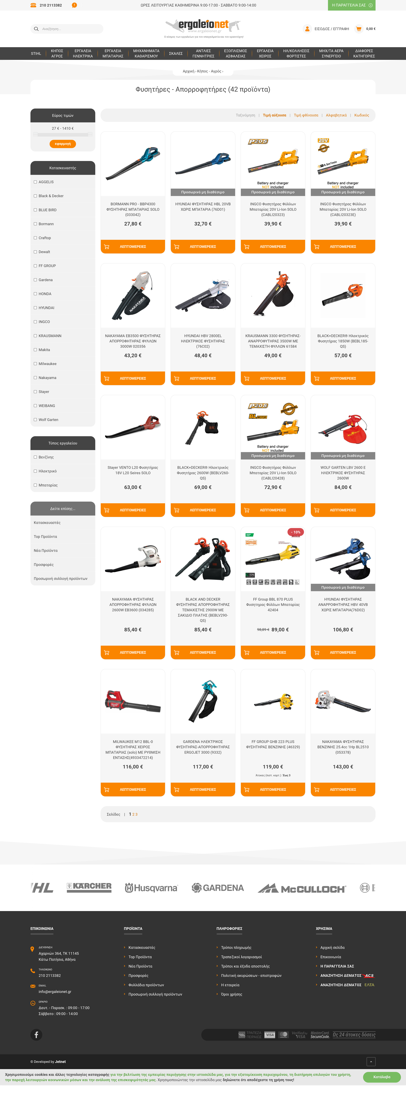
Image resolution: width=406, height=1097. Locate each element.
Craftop (45, 238)
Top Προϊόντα (45, 536)
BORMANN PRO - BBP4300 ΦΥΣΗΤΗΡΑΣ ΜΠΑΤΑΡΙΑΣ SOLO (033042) (132, 209)
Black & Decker (51, 196)
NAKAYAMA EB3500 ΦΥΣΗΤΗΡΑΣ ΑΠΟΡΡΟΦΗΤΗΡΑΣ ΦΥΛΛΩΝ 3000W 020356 (133, 341)
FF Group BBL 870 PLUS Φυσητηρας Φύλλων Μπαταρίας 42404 (273, 604)
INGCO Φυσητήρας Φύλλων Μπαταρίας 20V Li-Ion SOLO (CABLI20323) (273, 209)
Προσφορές (44, 564)
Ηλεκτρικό (48, 471)
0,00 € (371, 29)
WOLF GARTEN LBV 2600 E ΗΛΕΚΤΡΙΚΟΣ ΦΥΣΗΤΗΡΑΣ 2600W (343, 472)
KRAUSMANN (50, 336)
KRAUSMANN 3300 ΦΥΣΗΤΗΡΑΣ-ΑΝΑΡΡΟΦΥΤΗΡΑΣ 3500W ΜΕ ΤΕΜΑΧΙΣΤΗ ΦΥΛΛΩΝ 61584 (273, 341)
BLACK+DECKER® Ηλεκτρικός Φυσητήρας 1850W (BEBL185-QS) (343, 341)
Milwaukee (48, 364)
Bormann (46, 224)
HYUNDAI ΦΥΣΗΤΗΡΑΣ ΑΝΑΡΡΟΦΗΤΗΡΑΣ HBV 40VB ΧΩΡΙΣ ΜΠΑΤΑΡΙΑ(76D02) (343, 604)
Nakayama (47, 378)
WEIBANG (47, 406)
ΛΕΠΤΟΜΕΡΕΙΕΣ (133, 247)
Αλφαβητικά (336, 115)
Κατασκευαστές (47, 522)
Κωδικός (361, 115)
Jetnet (60, 1062)
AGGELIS (46, 182)
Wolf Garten (48, 419)
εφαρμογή (63, 144)
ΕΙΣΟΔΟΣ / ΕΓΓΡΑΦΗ (332, 29)
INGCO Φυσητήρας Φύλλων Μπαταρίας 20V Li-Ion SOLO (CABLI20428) (273, 472)
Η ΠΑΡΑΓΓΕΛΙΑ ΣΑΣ (349, 5)
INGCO (44, 322)
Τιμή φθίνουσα (306, 115)
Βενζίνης (46, 457)
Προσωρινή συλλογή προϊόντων (60, 578)
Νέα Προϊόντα (46, 550)
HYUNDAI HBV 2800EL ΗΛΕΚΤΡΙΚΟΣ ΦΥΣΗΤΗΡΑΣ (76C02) (203, 341)
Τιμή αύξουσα (274, 115)
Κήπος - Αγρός (209, 71)
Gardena (46, 280)
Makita (44, 350)
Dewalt (44, 252)
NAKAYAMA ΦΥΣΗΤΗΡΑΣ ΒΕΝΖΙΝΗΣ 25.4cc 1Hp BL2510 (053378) (343, 747)
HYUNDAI (46, 308)
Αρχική (188, 71)
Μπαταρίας (48, 485)
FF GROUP (47, 266)
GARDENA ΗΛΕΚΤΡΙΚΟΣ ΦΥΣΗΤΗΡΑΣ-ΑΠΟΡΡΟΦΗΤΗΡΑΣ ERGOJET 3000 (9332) (203, 747)
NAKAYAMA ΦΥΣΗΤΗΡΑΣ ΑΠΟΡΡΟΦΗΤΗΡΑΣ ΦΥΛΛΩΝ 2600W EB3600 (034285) (132, 604)
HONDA (45, 294)
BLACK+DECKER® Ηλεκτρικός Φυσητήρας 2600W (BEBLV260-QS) (203, 472)
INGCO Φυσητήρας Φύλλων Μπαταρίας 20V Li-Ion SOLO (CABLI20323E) (343, 209)
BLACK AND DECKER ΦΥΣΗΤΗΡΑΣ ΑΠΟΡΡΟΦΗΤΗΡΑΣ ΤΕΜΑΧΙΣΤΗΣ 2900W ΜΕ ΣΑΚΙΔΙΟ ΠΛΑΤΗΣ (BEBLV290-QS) (203, 610)
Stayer (44, 391)
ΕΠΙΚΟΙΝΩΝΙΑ (41, 928)
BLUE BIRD (48, 210)
